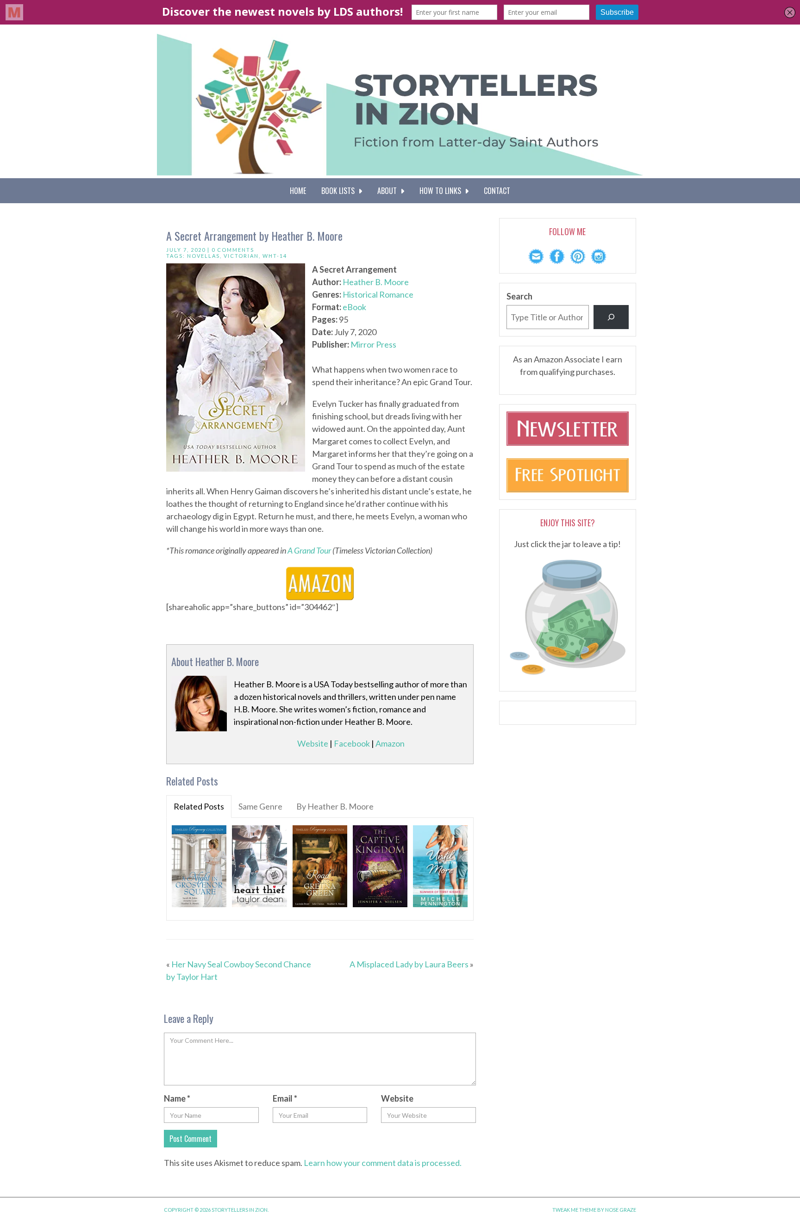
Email (285, 1098)
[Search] (611, 317)
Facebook (352, 743)
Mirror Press (373, 344)
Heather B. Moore (376, 282)
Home (298, 190)
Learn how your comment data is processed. (383, 1163)
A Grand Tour (309, 550)
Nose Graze (620, 1210)
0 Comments (233, 250)
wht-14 (274, 256)
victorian (241, 256)
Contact (497, 190)
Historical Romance (378, 294)
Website (312, 743)
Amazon (390, 743)
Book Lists (339, 190)
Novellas (203, 256)
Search (519, 296)
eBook (354, 307)
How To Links (442, 190)
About (388, 190)
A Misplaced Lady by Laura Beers (409, 964)
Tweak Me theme (574, 1210)
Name (177, 1098)
